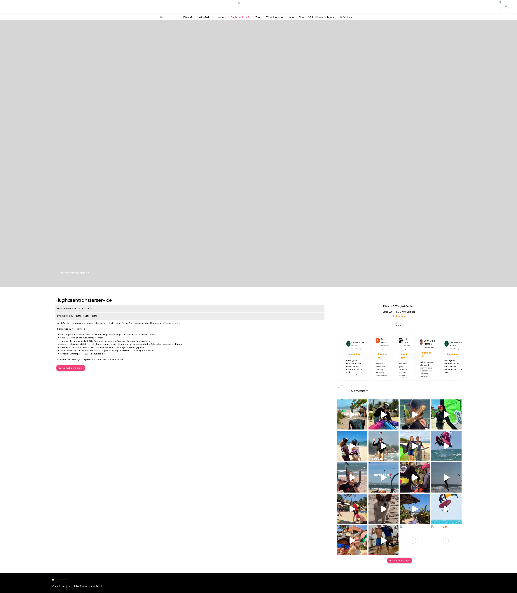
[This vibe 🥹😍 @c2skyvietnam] (446, 540)
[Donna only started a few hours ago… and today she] (383, 446)
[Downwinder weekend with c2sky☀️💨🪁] (352, 509)
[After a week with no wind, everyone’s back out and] (352, 540)
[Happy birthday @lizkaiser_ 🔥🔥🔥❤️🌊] (352, 477)
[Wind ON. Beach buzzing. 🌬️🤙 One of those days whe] (352, 414)
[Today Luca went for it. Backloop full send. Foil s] (446, 446)
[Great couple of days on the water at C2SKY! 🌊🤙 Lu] (383, 414)
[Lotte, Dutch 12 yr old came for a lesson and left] (415, 446)
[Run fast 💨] (383, 509)
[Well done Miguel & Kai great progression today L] (415, 540)
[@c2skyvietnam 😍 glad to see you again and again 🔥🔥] (383, 477)
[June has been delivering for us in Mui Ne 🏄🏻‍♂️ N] (352, 446)
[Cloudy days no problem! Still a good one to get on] (383, 540)
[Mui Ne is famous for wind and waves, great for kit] (446, 509)
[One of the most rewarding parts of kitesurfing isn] (415, 414)
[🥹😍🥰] (415, 477)
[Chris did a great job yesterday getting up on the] (446, 414)
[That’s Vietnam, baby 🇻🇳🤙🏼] (446, 477)
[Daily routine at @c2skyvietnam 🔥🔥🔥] (415, 509)
